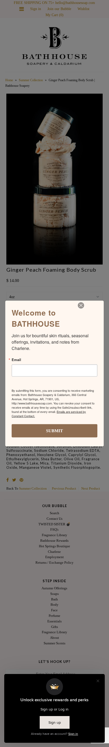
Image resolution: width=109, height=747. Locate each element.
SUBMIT (54, 431)
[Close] (81, 305)
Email (16, 359)
